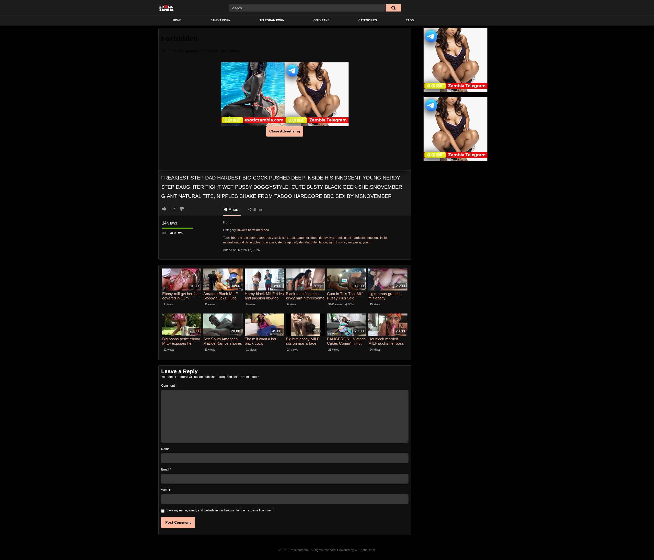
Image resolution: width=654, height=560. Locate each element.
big (240, 238)
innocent (373, 238)
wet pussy (354, 242)
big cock (249, 238)
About (233, 209)
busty (269, 238)
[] (393, 8)
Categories (367, 20)
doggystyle (326, 238)
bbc (233, 238)
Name (166, 449)
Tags (410, 20)
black (260, 238)
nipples (255, 242)
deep (314, 238)
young (367, 242)
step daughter (308, 242)
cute (285, 238)
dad (292, 238)
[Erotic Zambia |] (166, 7)
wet (343, 242)
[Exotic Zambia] (253, 94)
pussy (266, 242)
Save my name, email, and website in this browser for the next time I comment (219, 510)
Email (166, 469)
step (281, 242)
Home (177, 20)
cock (277, 238)
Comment (169, 385)
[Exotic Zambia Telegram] (317, 94)
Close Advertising (284, 131)
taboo (323, 242)
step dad (291, 242)
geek (339, 238)
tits (338, 242)
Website (166, 490)
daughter (303, 238)
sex (273, 242)
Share (257, 209)
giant (347, 238)
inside (384, 238)
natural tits (241, 242)
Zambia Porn (220, 20)
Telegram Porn (272, 20)
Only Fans (321, 20)
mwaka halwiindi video (253, 230)
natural (228, 242)
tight (331, 242)
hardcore (359, 238)
